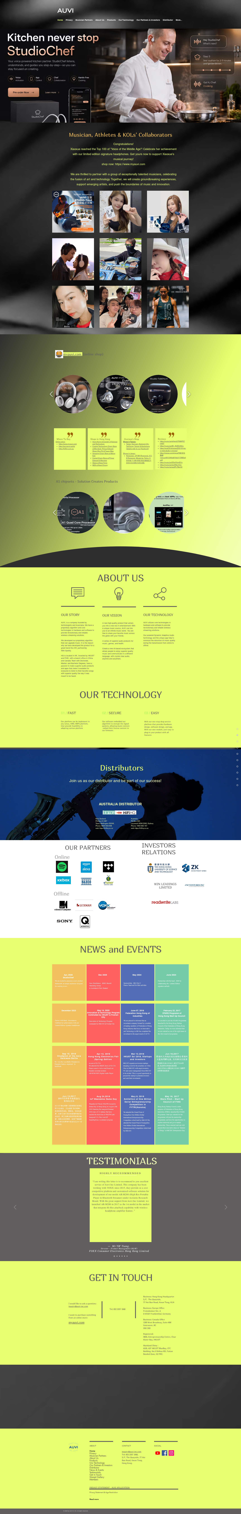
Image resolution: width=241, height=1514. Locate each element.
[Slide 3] (119, 1256)
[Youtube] (157, 1453)
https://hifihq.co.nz (106, 828)
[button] (73, 394)
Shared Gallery (97, 1477)
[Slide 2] (116, 1256)
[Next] (226, 1207)
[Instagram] (171, 1453)
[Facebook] (164, 1453)
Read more (94, 1499)
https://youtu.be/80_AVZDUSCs (172, 446)
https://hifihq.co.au (142, 828)
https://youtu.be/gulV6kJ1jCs (170, 465)
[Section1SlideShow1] (120, 800)
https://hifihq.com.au (66, 449)
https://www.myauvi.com (68, 444)
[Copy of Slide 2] (124, 1256)
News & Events (97, 1470)
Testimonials (95, 1472)
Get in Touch (96, 1475)
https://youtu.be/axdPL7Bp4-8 (171, 467)
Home (92, 1451)
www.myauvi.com (134, 164)
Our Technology (97, 1463)
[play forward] (189, 394)
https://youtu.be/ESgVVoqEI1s (171, 462)
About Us (94, 1458)
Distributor (94, 1467)
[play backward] (51, 394)
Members (94, 1479)
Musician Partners (98, 1456)
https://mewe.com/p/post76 (170, 453)
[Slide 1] (114, 1256)
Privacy (93, 1453)
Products (93, 1460)
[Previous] (15, 1207)
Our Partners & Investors (101, 1465)
